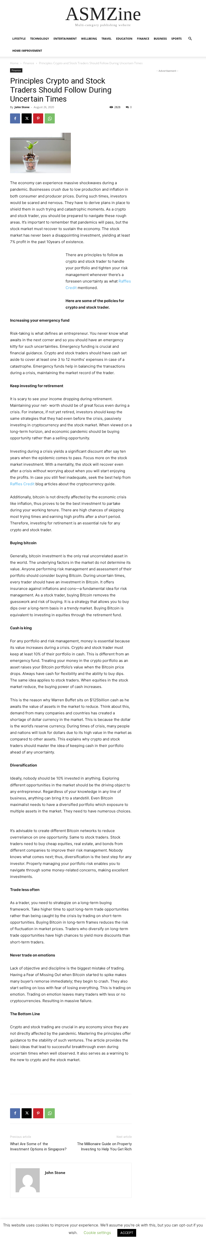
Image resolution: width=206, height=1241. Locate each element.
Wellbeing (89, 38)
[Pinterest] (38, 118)
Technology (39, 38)
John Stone (22, 107)
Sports (176, 38)
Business (160, 38)
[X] (27, 118)
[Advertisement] (35, 279)
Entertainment (65, 38)
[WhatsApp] (50, 118)
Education (124, 38)
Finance (143, 38)
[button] (190, 38)
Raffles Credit (22, 483)
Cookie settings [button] (97, 1232)
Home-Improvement (27, 50)
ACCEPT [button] (126, 1233)
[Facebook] (15, 118)
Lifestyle (19, 38)
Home (14, 63)
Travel (106, 38)
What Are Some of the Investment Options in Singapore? (38, 1146)
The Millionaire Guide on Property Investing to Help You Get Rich (104, 1146)
